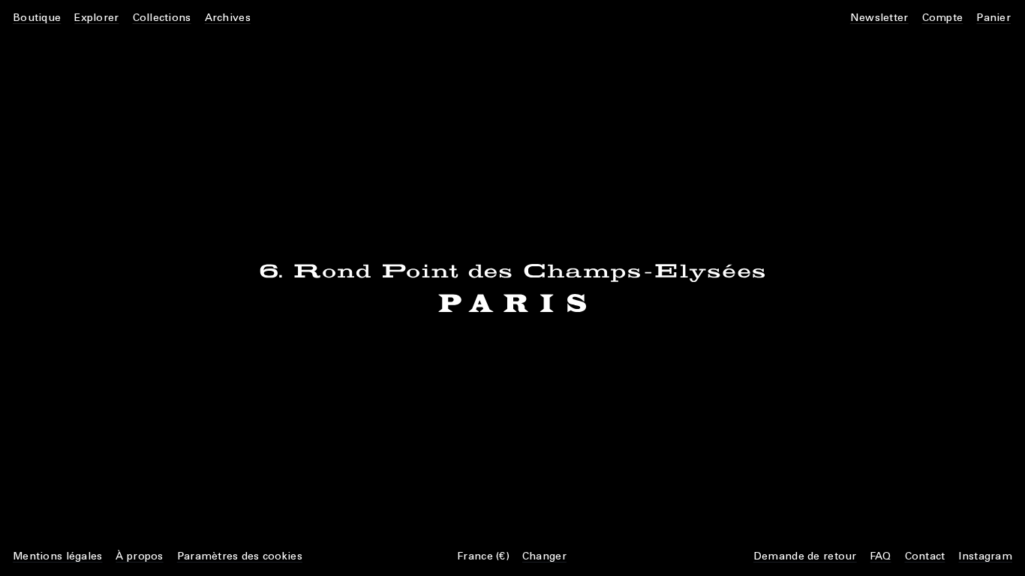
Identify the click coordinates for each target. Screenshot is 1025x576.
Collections (162, 17)
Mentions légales (57, 556)
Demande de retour (805, 556)
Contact (925, 556)
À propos (139, 556)
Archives (228, 17)
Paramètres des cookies (239, 556)
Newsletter (879, 17)
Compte (942, 17)
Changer (544, 556)
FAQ (880, 556)
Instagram (985, 556)
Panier (993, 17)
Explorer (96, 17)
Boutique (37, 17)
